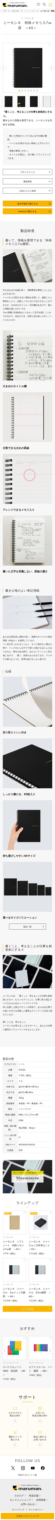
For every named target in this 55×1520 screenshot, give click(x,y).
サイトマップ (18, 1510)
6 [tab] (34, 90)
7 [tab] (37, 90)
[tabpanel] (27, 68)
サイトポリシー (36, 1510)
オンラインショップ (20, 1499)
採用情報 (41, 1499)
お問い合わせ (28, 1504)
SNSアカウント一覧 (27, 1475)
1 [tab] (19, 90)
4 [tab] (28, 90)
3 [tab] (25, 90)
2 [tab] (22, 90)
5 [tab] (31, 90)
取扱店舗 (33, 1495)
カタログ (19, 1495)
